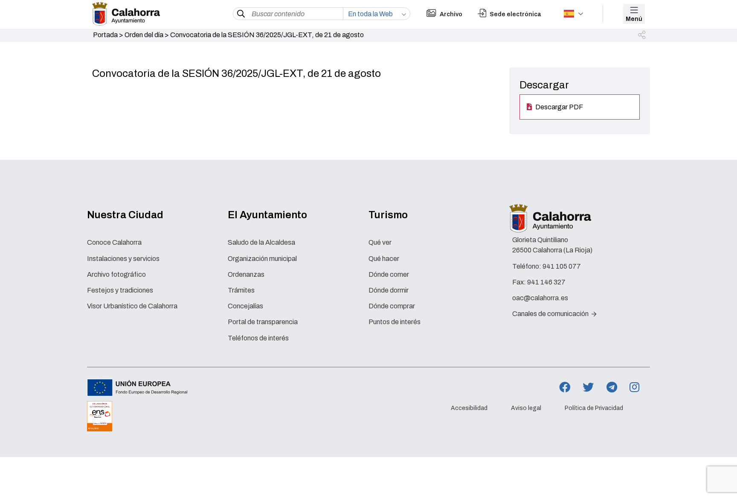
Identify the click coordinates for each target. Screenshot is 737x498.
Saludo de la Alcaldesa (261, 242)
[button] (642, 35)
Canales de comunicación (551, 313)
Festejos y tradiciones (120, 290)
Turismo (388, 214)
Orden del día (144, 34)
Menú (634, 19)
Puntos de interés (394, 321)
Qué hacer (383, 258)
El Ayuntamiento (267, 214)
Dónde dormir (388, 290)
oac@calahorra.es (540, 298)
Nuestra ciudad (125, 214)
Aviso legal (526, 408)
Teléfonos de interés (258, 338)
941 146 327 (546, 282)
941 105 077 (562, 266)
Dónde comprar (391, 306)
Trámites (241, 290)
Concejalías (245, 306)
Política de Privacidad (594, 408)
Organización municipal (262, 258)
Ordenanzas (246, 274)
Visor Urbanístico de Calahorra (132, 306)
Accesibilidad (469, 408)
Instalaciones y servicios (123, 258)
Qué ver (380, 242)
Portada (105, 34)
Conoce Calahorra (114, 242)
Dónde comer (388, 274)
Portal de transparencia (263, 321)
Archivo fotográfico (116, 274)
